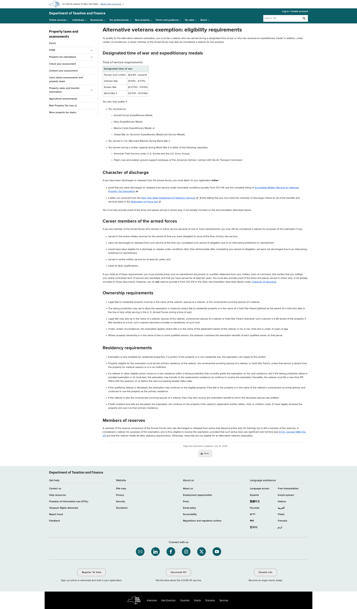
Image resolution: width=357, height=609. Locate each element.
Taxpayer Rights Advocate (63, 508)
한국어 (253, 527)
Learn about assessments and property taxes (66, 79)
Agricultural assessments (63, 99)
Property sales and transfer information (64, 90)
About (203, 20)
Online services (57, 20)
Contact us (55, 488)
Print (206, 453)
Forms (52, 43)
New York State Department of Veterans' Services (168, 198)
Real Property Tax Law (61, 105)
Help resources (57, 495)
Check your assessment (62, 64)
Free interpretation (288, 488)
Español (254, 495)
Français (282, 521)
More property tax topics (62, 112)
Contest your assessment (63, 71)
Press (186, 501)
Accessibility (190, 514)
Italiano (282, 501)
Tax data (189, 20)
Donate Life (265, 572)
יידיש (252, 514)
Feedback (54, 521)
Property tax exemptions (62, 57)
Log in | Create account (295, 11)
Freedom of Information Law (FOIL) (68, 501)
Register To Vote (91, 572)
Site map (121, 488)
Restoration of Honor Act (144, 202)
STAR (52, 50)
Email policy (189, 508)
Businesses (96, 20)
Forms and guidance (167, 20)
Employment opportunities (197, 495)
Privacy (120, 495)
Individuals (78, 20)
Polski (281, 514)
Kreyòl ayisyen (286, 495)
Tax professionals (119, 20)
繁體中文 (255, 501)
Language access (259, 488)
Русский (254, 508)
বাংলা (252, 521)
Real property (142, 20)
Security (120, 501)
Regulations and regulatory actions (202, 521)
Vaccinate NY (178, 572)
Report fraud (56, 514)
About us (188, 488)
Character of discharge (264, 282)
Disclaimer (122, 508)
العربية (281, 508)
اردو (280, 527)
